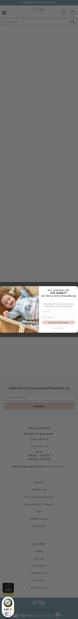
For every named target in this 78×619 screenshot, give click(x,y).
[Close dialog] (76, 288)
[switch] (8, 614)
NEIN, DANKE (58, 328)
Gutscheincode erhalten (58, 322)
